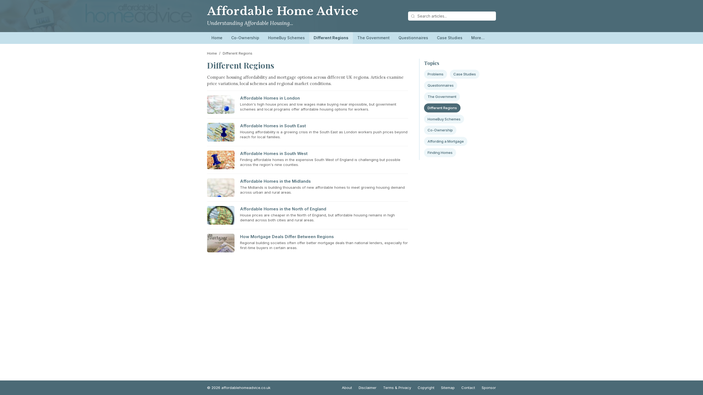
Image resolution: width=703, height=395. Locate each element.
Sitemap (448, 387)
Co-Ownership (245, 37)
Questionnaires (413, 37)
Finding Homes (440, 152)
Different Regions (331, 37)
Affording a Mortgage (446, 141)
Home (216, 37)
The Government (373, 37)
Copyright (426, 387)
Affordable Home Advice (282, 11)
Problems (435, 74)
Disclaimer (367, 387)
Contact (468, 387)
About (347, 387)
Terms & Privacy (397, 387)
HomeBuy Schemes (286, 37)
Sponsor (489, 387)
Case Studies (449, 37)
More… (478, 37)
